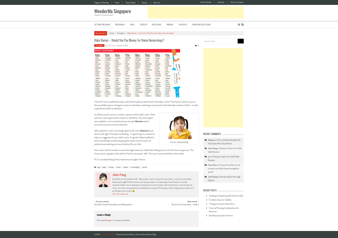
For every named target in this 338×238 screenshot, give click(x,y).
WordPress (130, 234)
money (111, 167)
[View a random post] (239, 24)
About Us (157, 3)
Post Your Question (237, 2)
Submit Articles (205, 2)
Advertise (221, 2)
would (144, 167)
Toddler (143, 24)
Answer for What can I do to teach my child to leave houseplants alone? (224, 168)
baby (104, 167)
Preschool (157, 24)
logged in (110, 220)
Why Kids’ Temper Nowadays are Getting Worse (113, 205)
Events (117, 3)
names (125, 167)
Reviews (144, 3)
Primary (170, 24)
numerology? (135, 167)
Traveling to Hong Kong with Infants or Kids (226, 195)
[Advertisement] (196, 12)
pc (209, 156)
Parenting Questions (201, 24)
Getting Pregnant (102, 24)
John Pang (111, 45)
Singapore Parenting (101, 3)
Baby (132, 24)
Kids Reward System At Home (221, 215)
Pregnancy (120, 24)
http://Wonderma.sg (120, 194)
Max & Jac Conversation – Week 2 (185, 205)
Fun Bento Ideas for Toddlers (220, 199)
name (118, 167)
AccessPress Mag (149, 234)
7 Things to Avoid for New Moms (222, 204)
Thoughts (182, 24)
